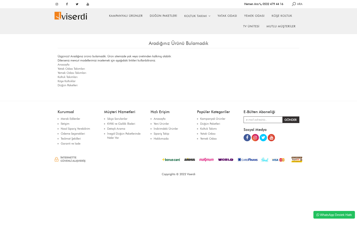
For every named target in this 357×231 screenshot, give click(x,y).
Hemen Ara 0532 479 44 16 (263, 4)
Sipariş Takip (161, 133)
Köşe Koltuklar (67, 81)
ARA (299, 4)
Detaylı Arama (116, 128)
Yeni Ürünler (161, 124)
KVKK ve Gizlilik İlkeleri (121, 124)
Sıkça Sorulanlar (117, 119)
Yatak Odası (227, 16)
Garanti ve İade (70, 143)
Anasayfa (63, 64)
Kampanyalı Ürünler (126, 16)
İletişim (65, 124)
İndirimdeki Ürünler (166, 128)
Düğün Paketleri (163, 16)
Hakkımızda (161, 138)
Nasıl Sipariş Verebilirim (75, 128)
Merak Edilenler (70, 119)
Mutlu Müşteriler (281, 26)
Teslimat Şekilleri (71, 138)
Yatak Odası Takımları (71, 69)
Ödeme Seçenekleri (73, 133)
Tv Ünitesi (251, 26)
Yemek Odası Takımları (72, 73)
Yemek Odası (254, 16)
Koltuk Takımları (67, 77)
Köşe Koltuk (282, 16)
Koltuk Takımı (195, 16)
